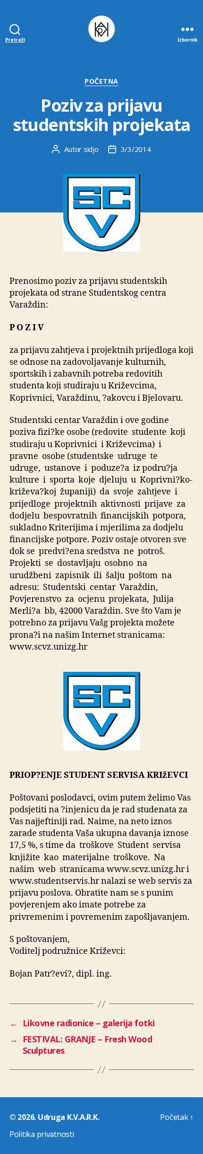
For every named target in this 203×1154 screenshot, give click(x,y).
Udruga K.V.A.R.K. (68, 1117)
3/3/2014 (136, 149)
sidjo (91, 149)
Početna (101, 81)
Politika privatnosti (41, 1134)
